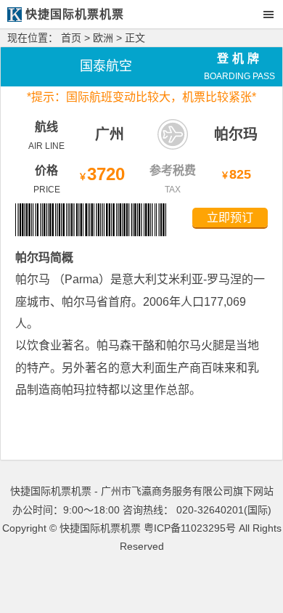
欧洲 (103, 38)
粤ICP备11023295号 (190, 528)
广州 (109, 134)
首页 (71, 38)
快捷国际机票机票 (100, 528)
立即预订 (230, 217)
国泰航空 (106, 66)
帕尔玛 (236, 134)
